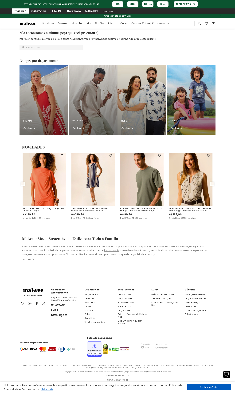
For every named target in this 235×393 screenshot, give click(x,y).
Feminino (63, 23)
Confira (27, 128)
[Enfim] (56, 11)
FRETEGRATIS (183, 4)
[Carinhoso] (74, 11)
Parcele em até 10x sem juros (117, 16)
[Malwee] (20, 11)
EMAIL (55, 310)
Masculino (77, 23)
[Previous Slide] (15, 16)
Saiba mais (47, 389)
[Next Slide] (220, 16)
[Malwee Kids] (38, 11)
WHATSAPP (58, 305)
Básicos (112, 23)
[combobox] (172, 23)
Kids (89, 23)
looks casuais (111, 250)
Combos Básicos (140, 23)
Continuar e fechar (209, 387)
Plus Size (99, 23)
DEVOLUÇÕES (59, 315)
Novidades (48, 23)
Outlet (124, 23)
